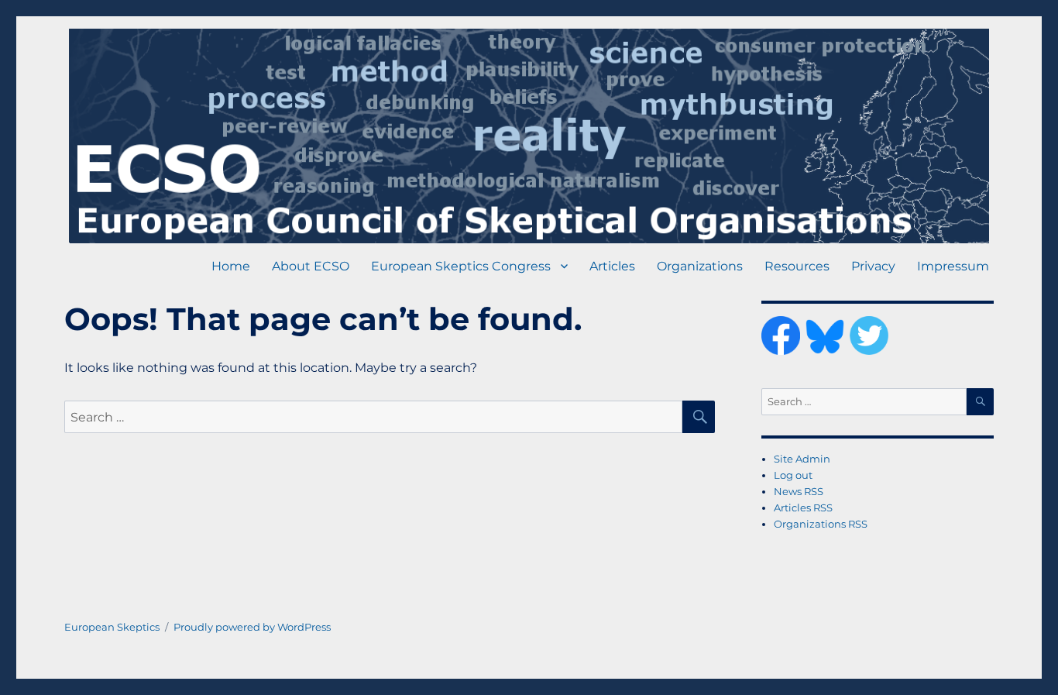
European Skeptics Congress (461, 266)
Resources (797, 266)
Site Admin (802, 458)
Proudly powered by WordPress (252, 627)
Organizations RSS (820, 524)
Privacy (873, 266)
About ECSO (310, 266)
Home (230, 266)
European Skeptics (112, 627)
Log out (793, 475)
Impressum (953, 266)
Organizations (700, 266)
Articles (612, 266)
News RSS (798, 491)
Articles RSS (803, 507)
